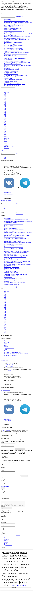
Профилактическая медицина (12, 69)
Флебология (7, 82)
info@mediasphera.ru (9, 175)
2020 (5, 102)
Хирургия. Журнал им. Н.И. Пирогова (14, 84)
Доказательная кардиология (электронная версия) (17, 44)
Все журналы (19, 16)
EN (5, 156)
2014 (5, 111)
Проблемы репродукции (10, 66)
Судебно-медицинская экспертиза (13, 79)
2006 (5, 122)
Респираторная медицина (11, 71)
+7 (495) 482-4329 (8, 366)
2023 (5, 98)
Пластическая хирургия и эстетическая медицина (17, 65)
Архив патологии (9, 26)
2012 (5, 114)
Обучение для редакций (10, 355)
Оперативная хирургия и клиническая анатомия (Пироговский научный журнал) (17, 63)
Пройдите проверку (20, 449)
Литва (5, 543)
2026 (5, 94)
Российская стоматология (11, 74)
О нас (5, 143)
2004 (5, 125)
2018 (5, 105)
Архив (5, 139)
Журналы (6, 136)
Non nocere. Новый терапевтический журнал (16, 21)
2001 (5, 129)
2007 (5, 121)
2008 (5, 119)
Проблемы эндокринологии (11, 68)
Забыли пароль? (5, 486)
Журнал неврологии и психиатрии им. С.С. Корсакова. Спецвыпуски (13, 48)
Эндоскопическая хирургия (11, 85)
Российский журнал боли (11, 76)
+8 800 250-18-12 (8, 370)
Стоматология (8, 78)
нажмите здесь (18, 585)
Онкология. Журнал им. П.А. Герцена (14, 61)
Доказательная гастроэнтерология (13, 42)
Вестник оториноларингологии (12, 28)
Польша (6, 542)
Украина (6, 540)
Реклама (6, 145)
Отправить (24, 475)
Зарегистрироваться (6, 508)
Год (17, 287)
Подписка (6, 138)
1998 (5, 134)
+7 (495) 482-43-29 (6, 201)
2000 (5, 131)
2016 (5, 108)
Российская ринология (10, 72)
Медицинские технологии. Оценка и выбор (16, 56)
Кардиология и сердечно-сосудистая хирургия (16, 52)
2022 (5, 99)
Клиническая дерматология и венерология (15, 54)
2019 (5, 104)
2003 (5, 126)
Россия (18, 535)
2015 (5, 109)
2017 (5, 106)
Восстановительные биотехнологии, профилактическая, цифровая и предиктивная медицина (16, 39)
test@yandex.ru (6, 430)
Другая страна (8, 545)
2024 (5, 96)
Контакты (6, 148)
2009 (5, 118)
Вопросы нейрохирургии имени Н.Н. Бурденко (17, 36)
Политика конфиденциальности (12, 352)
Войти (2, 488)
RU (17, 153)
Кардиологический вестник (11, 51)
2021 (5, 101)
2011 (5, 115)
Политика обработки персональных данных (16, 353)
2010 (5, 116)
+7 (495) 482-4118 (8, 365)
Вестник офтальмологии (10, 29)
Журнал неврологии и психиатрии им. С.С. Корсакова (13, 46)
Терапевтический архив (10, 81)
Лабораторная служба (10, 55)
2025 (5, 95)
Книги (5, 141)
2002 (5, 128)
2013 (5, 112)
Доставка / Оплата (9, 146)
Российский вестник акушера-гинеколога (15, 75)
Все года (3, 89)
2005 (5, 124)
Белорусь (6, 539)
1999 (5, 132)
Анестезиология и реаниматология (13, 25)
